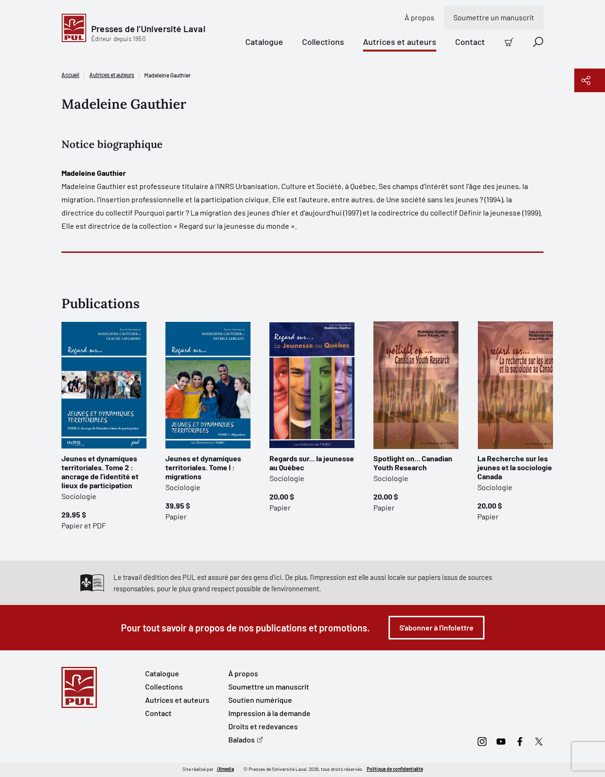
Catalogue (264, 41)
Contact (470, 41)
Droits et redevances (263, 726)
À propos (419, 17)
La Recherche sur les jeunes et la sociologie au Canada (519, 467)
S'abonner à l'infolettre (436, 627)
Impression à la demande (269, 712)
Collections (323, 41)
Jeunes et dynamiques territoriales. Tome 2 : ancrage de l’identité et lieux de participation (99, 472)
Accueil (70, 74)
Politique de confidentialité (395, 769)
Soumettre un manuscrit (493, 17)
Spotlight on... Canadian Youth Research (412, 463)
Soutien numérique (260, 699)
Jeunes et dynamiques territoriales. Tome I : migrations (203, 467)
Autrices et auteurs (399, 41)
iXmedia (225, 769)
